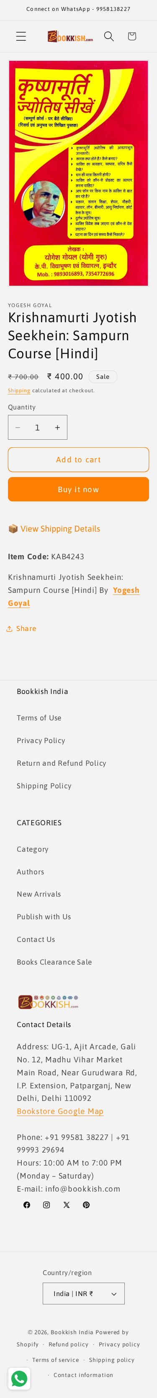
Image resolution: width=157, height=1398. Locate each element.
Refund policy (68, 1344)
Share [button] (26, 628)
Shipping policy (112, 1359)
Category (33, 849)
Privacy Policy (41, 740)
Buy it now (78, 489)
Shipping (19, 390)
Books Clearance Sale (54, 962)
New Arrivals (39, 894)
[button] (21, 36)
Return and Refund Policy (61, 763)
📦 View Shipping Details (54, 528)
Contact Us (36, 939)
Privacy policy (119, 1344)
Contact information (84, 1375)
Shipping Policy (44, 786)
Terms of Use (39, 718)
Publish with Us (44, 917)
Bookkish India (72, 1332)
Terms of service (55, 1359)
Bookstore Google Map (60, 1111)
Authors (30, 872)
